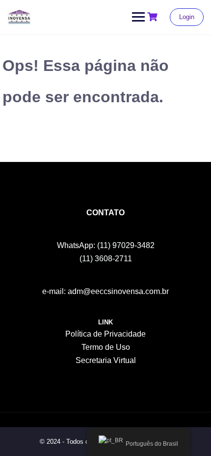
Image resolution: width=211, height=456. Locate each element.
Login (186, 17)
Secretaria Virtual (106, 360)
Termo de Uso (105, 347)
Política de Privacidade (105, 334)
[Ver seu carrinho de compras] (153, 17)
